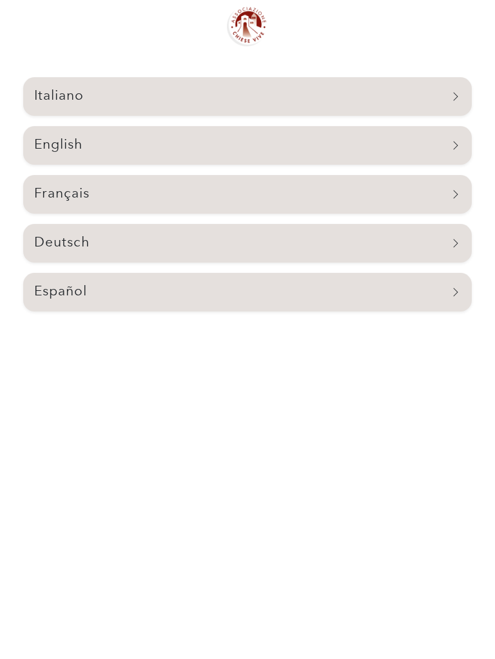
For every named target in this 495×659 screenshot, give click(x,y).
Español (60, 292)
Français (62, 194)
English (58, 145)
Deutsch (62, 243)
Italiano (59, 96)
